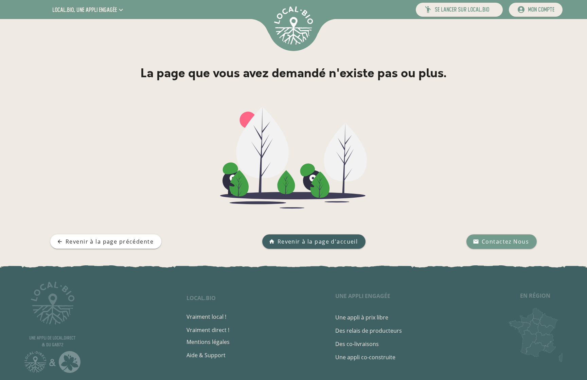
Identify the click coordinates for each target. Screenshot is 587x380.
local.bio (201, 298)
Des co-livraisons (357, 344)
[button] (88, 9)
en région (535, 295)
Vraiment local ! (206, 316)
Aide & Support (206, 355)
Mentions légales (208, 342)
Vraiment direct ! (207, 330)
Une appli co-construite (365, 357)
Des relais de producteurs (368, 330)
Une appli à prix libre (361, 317)
